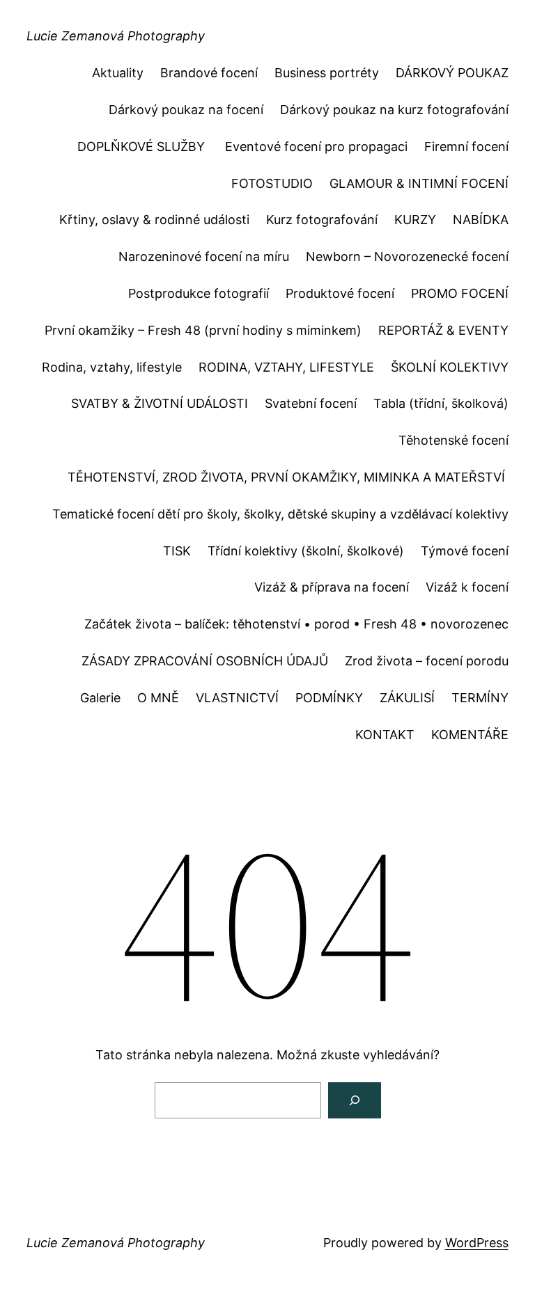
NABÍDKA (481, 219)
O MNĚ (158, 697)
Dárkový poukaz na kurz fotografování (394, 109)
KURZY (415, 219)
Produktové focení (340, 293)
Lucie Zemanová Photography (115, 36)
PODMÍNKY (329, 697)
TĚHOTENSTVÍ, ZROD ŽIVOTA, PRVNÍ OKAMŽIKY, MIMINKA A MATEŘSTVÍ (288, 477)
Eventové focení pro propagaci (316, 146)
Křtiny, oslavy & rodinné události (154, 219)
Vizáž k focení (467, 587)
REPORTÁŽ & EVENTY (443, 330)
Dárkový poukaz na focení (186, 109)
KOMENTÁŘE (470, 734)
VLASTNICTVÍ (237, 697)
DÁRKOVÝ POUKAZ (452, 72)
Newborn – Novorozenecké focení (407, 256)
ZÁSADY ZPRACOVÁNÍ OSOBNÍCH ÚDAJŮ (205, 661)
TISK (177, 551)
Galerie (100, 697)
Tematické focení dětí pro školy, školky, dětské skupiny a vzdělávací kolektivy (280, 514)
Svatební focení (311, 403)
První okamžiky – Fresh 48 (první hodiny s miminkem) (203, 330)
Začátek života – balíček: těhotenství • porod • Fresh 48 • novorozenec (296, 624)
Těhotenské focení (453, 440)
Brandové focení (209, 72)
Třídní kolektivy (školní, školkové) (306, 551)
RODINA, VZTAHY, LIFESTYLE (286, 367)
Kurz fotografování (322, 219)
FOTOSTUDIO (272, 183)
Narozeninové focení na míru (203, 256)
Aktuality (118, 72)
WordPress (477, 1242)
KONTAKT (384, 734)
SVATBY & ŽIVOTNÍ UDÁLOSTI (159, 403)
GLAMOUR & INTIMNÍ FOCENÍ (419, 183)
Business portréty (326, 72)
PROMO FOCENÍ (460, 293)
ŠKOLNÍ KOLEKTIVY (450, 367)
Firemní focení (466, 146)
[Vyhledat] (354, 1100)
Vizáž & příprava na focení (331, 587)
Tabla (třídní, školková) (441, 403)
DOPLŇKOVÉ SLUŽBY (142, 146)
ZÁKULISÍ (407, 697)
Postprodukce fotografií (198, 293)
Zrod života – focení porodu (427, 661)
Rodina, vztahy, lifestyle (112, 367)
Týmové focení (465, 551)
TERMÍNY (480, 697)
